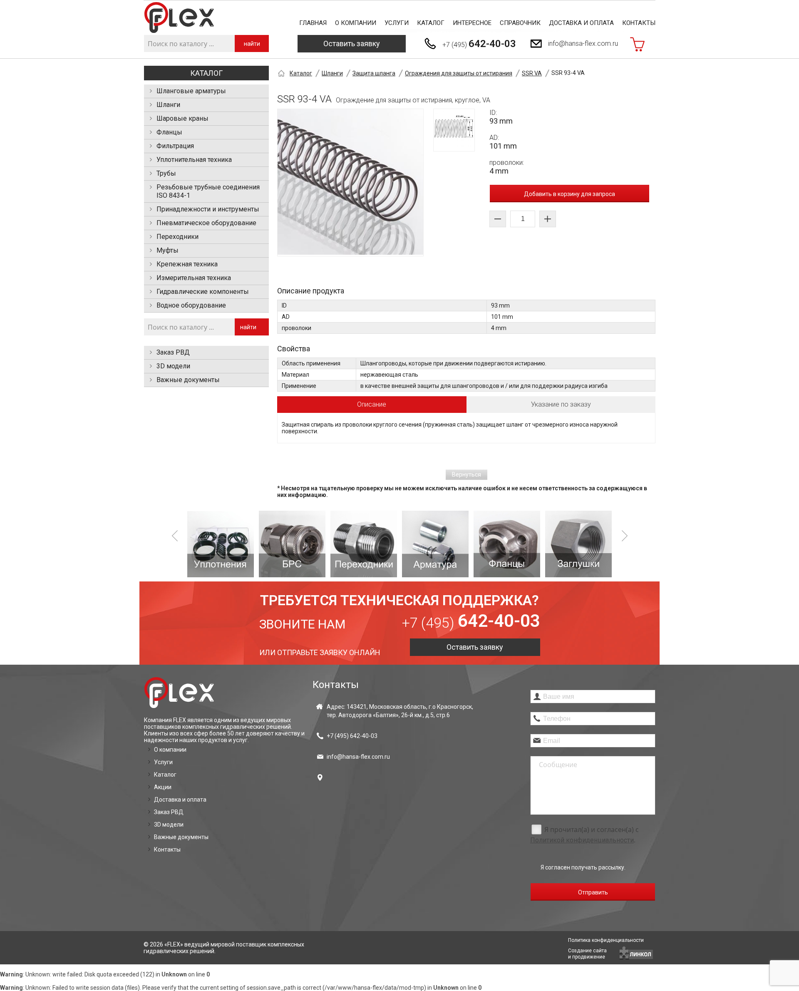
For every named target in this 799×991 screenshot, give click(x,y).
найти (252, 43)
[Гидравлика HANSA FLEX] (179, 17)
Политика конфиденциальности (606, 940)
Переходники (177, 237)
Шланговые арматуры (191, 91)
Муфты (167, 250)
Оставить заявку (351, 43)
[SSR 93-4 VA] (350, 182)
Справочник (520, 23)
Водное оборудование (191, 305)
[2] (292, 544)
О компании (355, 23)
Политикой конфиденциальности (582, 840)
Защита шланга (373, 73)
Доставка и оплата (581, 23)
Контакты (638, 23)
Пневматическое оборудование (206, 223)
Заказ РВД (173, 352)
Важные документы (188, 380)
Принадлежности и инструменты (207, 209)
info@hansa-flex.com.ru (583, 43)
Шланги (168, 105)
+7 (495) (479, 44)
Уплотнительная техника (194, 160)
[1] (220, 544)
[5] (507, 544)
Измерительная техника (193, 278)
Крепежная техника (187, 264)
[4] (435, 544)
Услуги (397, 23)
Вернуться (466, 474)
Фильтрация (175, 146)
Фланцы (169, 132)
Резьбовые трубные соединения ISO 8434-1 (208, 191)
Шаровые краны (182, 118)
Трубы (166, 173)
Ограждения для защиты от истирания (458, 73)
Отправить (593, 892)
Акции (162, 787)
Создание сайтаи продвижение (587, 954)
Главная (313, 23)
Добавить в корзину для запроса (569, 194)
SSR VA (532, 73)
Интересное (472, 23)
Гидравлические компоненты (202, 292)
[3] (363, 544)
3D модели (173, 366)
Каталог (430, 23)
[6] (578, 544)
